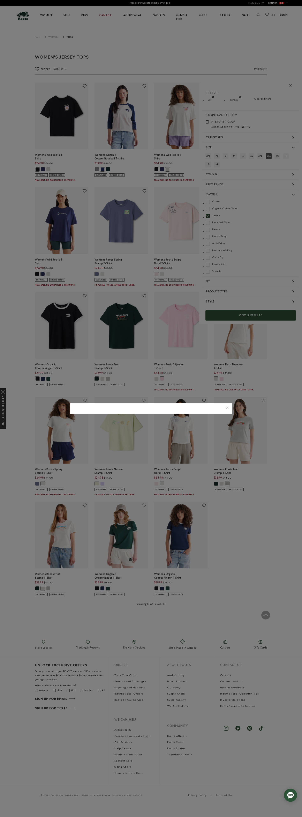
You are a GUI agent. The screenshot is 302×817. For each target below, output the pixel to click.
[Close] (227, 408)
